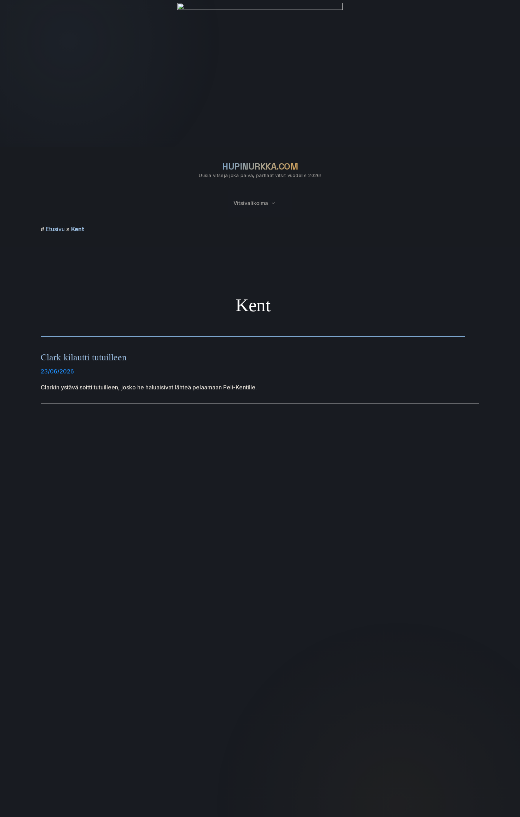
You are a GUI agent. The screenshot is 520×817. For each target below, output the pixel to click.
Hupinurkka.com (260, 166)
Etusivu (55, 229)
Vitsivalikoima (250, 203)
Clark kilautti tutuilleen (84, 357)
